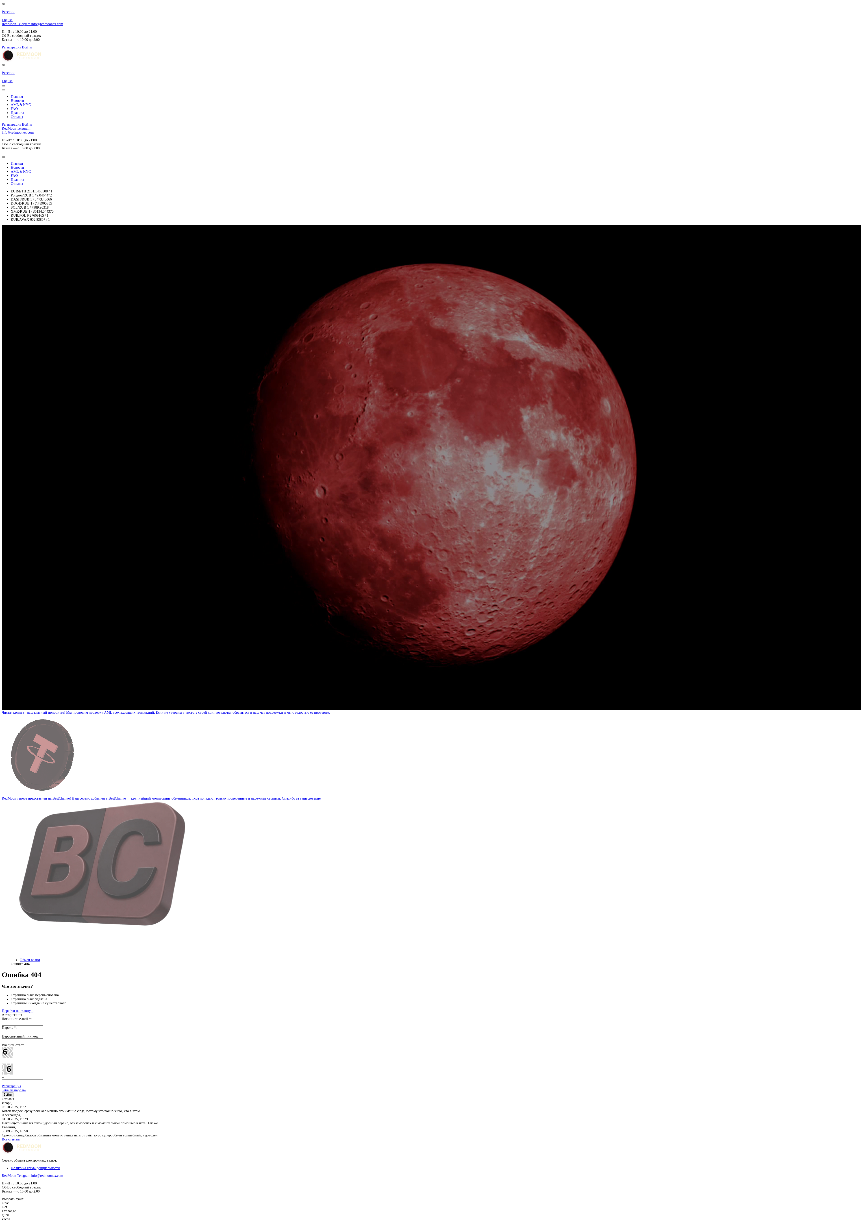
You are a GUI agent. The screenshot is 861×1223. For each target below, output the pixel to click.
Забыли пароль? (14, 1090)
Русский (8, 12)
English (7, 20)
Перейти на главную (17, 1011)
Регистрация (11, 1086)
